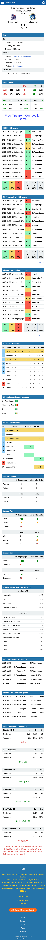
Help (23, 917)
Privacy (23, 921)
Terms (23, 924)
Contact (23, 931)
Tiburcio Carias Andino (22, 56)
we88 (23, 869)
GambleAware (23, 897)
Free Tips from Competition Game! (23, 117)
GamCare (23, 904)
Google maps (18, 66)
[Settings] (43, 2)
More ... (41, 262)
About (23, 928)
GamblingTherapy (23, 900)
